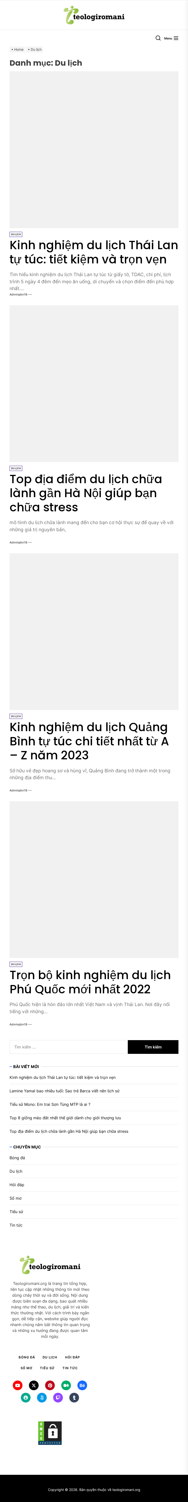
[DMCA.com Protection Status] (50, 1433)
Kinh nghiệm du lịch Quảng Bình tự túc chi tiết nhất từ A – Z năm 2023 (89, 741)
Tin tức (16, 1225)
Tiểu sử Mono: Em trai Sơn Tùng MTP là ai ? (50, 1104)
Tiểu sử (16, 1211)
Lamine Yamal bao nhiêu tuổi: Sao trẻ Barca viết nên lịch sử (64, 1090)
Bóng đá (17, 1157)
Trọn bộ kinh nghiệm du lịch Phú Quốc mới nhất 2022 (90, 982)
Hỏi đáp (17, 1184)
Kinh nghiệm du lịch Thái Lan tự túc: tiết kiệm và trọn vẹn (94, 252)
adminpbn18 (18, 294)
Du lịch (16, 234)
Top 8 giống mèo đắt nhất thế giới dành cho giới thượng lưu (65, 1117)
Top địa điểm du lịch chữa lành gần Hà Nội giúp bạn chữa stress (86, 493)
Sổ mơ (16, 1198)
